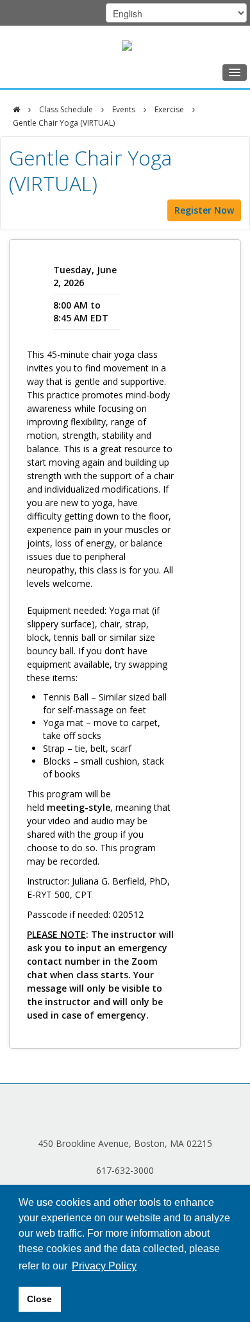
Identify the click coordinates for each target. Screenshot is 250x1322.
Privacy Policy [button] (104, 1265)
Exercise (169, 109)
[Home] (16, 110)
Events (123, 109)
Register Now (204, 210)
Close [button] (39, 1299)
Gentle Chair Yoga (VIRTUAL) (64, 122)
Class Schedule (66, 109)
